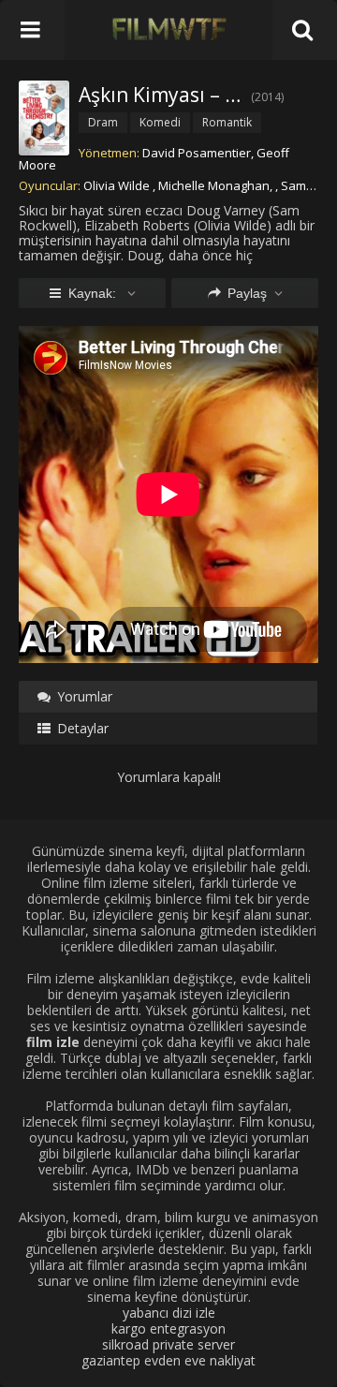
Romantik (227, 122)
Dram (103, 122)
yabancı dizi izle (169, 1312)
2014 (268, 97)
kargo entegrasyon (168, 1328)
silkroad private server (168, 1344)
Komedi (160, 122)
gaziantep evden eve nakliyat (168, 1360)
